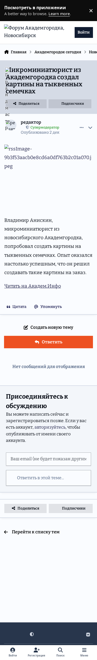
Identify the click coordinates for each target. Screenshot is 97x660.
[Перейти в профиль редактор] (11, 125)
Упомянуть (51, 306)
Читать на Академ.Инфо (32, 286)
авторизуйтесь (49, 427)
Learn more (12, 11)
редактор (31, 122)
